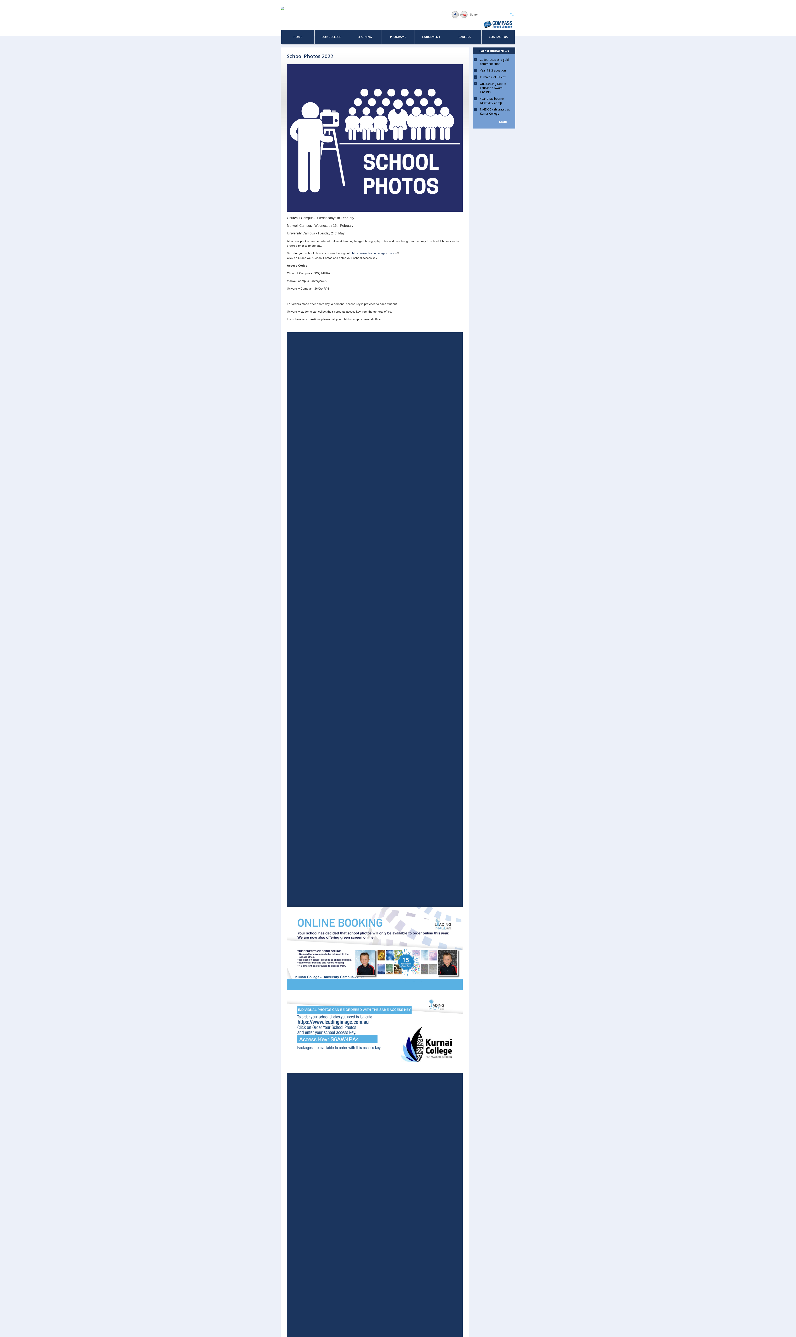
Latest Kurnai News (494, 51)
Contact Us (498, 37)
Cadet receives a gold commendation (494, 62)
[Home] (282, 9)
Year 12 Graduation (493, 70)
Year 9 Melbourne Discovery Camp (492, 101)
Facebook (455, 15)
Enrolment (431, 37)
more (503, 122)
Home (298, 37)
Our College (331, 37)
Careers (465, 37)
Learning (365, 37)
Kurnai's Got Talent (493, 77)
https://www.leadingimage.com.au (375, 253)
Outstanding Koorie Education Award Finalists (493, 88)
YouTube (464, 15)
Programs (398, 37)
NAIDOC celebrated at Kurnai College (495, 111)
